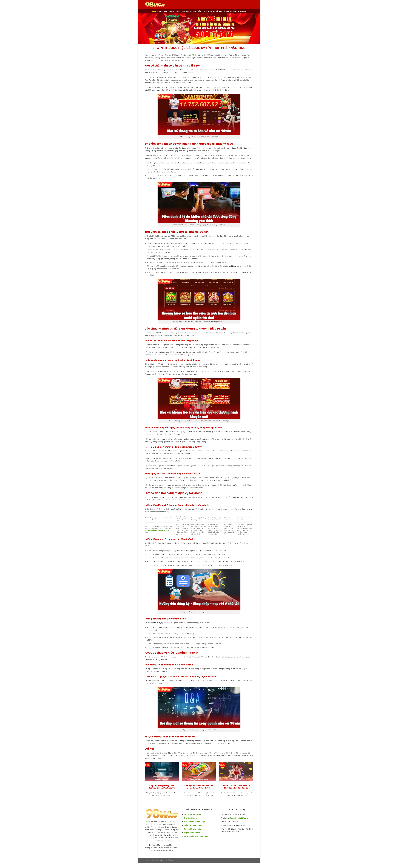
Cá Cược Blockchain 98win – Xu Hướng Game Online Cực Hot (198, 787)
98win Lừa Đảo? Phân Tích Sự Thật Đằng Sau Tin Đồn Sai (236, 787)
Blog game (242, 11)
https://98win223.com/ (238, 818)
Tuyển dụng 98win (192, 833)
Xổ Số (215, 11)
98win (153, 11)
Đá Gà (178, 11)
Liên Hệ (233, 11)
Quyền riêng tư (190, 818)
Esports (185, 11)
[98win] (155, 4)
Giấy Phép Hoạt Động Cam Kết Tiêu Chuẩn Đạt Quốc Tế (162, 787)
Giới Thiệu (163, 11)
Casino (171, 11)
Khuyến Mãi (224, 11)
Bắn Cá (193, 11)
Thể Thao (208, 11)
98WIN (149, 822)
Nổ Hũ (200, 11)
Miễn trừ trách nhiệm (193, 825)
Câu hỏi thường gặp (192, 829)
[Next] (253, 782)
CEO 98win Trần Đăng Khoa (196, 836)
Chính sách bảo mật (193, 814)
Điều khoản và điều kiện (194, 822)
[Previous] (144, 782)
